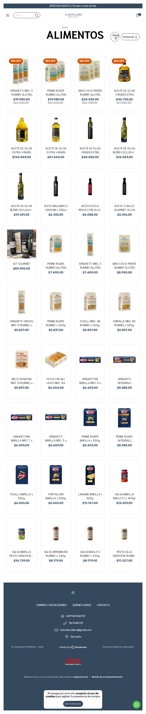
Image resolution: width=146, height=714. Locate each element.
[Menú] (8, 15)
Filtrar (116, 35)
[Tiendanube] (73, 648)
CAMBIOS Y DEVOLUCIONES (51, 605)
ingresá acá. (81, 677)
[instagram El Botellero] (73, 593)
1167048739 (76, 623)
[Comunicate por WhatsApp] (137, 705)
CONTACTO (103, 605)
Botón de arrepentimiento (107, 677)
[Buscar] (36, 16)
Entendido (73, 704)
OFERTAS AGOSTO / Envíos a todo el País (73, 5)
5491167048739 (75, 616)
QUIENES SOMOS (82, 605)
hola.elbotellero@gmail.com (76, 630)
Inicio (65, 27)
